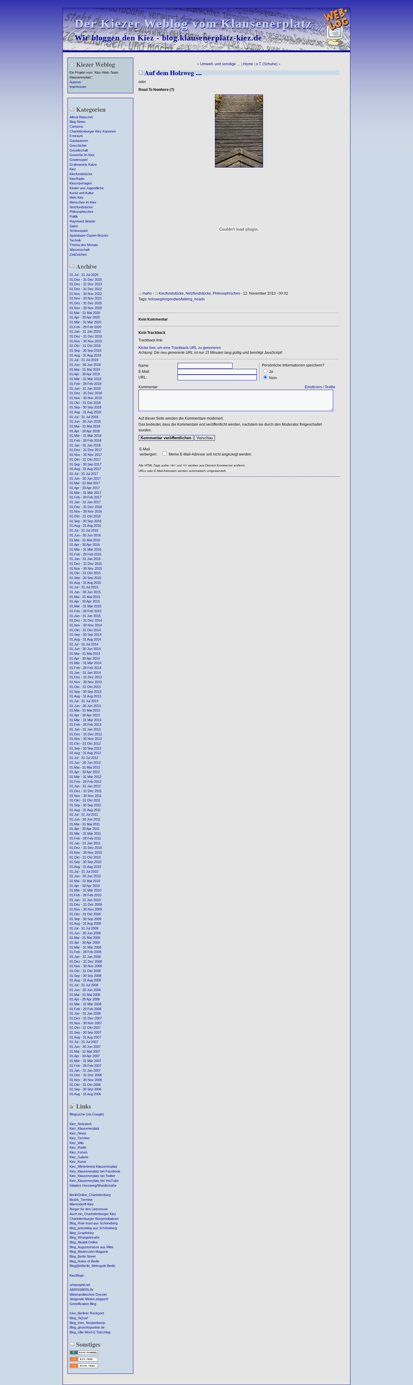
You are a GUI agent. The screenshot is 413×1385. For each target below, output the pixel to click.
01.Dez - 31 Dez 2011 (86, 791)
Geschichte (78, 145)
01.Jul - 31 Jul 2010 (84, 871)
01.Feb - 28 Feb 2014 (85, 668)
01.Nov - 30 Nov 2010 (86, 852)
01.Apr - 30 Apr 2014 (85, 658)
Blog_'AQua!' (79, 1318)
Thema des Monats (84, 245)
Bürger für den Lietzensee (89, 1209)
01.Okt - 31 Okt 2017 (85, 459)
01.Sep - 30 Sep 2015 (85, 578)
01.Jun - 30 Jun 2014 (85, 649)
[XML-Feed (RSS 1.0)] (84, 1361)
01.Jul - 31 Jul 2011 (84, 814)
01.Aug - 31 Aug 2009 (85, 923)
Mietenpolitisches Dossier (88, 1294)
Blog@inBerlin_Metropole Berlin (92, 1266)
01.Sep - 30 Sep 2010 (85, 862)
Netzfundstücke (81, 207)
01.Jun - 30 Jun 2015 (85, 592)
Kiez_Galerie (79, 1157)
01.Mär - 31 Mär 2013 (85, 720)
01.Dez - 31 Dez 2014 (86, 620)
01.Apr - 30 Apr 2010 (85, 886)
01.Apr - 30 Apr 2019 (85, 374)
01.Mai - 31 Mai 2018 (85, 426)
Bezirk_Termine (81, 1199)
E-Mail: (144, 371)
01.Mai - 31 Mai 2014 (85, 653)
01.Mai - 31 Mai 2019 (85, 369)
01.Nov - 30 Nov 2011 (86, 796)
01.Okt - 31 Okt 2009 (85, 914)
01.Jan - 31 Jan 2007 (85, 1070)
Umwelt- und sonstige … (220, 64)
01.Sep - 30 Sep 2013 (85, 691)
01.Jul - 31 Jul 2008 (84, 985)
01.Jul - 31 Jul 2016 (84, 530)
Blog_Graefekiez (82, 1233)
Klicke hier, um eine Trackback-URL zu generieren (179, 348)
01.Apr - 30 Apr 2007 (85, 1056)
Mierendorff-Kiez (82, 1204)
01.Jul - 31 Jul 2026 (84, 275)
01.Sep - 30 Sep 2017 (85, 464)
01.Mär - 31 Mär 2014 (85, 663)
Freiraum (76, 136)
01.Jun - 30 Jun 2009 (85, 933)
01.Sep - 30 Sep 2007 (85, 1032)
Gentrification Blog (83, 1304)
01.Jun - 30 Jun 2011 (85, 819)
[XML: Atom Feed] (84, 1367)
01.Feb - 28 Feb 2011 (85, 838)
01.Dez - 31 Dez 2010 (86, 847)
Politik (74, 216)
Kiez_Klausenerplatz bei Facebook (95, 1171)
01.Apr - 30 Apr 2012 (85, 772)
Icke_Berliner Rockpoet (87, 1313)
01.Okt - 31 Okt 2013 (85, 687)
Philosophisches (81, 211)
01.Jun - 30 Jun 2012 (85, 762)
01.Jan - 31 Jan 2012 (85, 786)
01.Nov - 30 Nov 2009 (86, 909)
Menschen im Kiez (83, 202)
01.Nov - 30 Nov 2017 (86, 454)
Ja (271, 371)
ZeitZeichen (78, 254)
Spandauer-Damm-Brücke (89, 235)
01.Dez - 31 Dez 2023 (86, 284)
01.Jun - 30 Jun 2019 (85, 364)
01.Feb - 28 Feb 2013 (85, 724)
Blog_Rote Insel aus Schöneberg (94, 1223)
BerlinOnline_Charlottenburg (90, 1195)
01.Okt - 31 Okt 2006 (85, 1084)
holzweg (155, 299)
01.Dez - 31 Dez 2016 (86, 507)
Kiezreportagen (81, 183)
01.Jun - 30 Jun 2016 (85, 535)
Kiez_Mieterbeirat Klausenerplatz (94, 1166)
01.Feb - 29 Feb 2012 (85, 781)
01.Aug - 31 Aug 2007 (85, 1037)
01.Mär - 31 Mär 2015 (85, 606)
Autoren (75, 82)
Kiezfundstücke (81, 174)
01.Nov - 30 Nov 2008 (86, 966)
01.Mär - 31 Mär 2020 (85, 322)
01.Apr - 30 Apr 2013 (85, 715)
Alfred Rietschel (81, 117)
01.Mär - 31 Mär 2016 (85, 549)
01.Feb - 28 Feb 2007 (85, 1065)
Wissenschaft (79, 249)
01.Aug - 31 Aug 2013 (85, 696)
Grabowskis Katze (83, 164)
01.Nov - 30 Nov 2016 (86, 511)
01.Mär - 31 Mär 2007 (85, 1061)
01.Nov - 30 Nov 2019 (86, 341)
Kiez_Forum (78, 1152)
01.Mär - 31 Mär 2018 (85, 435)
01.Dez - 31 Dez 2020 (86, 303)
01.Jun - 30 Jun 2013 (85, 706)
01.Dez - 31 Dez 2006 (86, 1075)
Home (248, 64)
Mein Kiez (77, 197)
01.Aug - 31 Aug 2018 (85, 412)
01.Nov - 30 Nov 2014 (86, 625)
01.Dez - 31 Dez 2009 (86, 904)
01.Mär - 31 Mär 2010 (85, 890)
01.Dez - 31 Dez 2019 (86, 336)
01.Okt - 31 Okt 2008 (85, 971)
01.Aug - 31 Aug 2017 (85, 469)
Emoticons (313, 387)
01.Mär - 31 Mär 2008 (85, 1004)
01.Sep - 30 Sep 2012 (85, 748)
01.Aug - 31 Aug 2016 (85, 525)
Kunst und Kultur (82, 193)
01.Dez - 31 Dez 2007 (86, 1018)
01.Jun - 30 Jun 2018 (85, 421)
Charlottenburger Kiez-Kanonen (93, 131)
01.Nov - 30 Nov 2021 (86, 298)
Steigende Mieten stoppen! (89, 1299)
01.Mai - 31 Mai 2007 (85, 1051)
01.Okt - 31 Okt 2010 (85, 857)
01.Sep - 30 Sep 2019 (85, 350)
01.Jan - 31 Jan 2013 (85, 729)
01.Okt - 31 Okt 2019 (85, 345)
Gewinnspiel (78, 160)
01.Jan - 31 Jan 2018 (85, 445)
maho (147, 293)
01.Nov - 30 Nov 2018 (86, 398)
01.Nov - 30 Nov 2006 (86, 1080)
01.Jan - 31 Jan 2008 (85, 1013)
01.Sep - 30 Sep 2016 (85, 521)
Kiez (73, 169)
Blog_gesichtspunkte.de (87, 1327)
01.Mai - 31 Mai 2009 (85, 937)
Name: (143, 365)
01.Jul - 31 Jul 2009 (84, 928)
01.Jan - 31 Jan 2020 (85, 331)
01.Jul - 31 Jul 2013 (84, 701)
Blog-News (78, 121)
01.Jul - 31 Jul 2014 (84, 644)
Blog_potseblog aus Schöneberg (93, 1228)
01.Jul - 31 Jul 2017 (84, 473)
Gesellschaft (79, 150)
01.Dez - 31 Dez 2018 (86, 393)
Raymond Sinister (83, 221)
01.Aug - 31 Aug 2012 (85, 753)
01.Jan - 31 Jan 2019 (85, 388)
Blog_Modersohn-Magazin (89, 1251)
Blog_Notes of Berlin (84, 1261)
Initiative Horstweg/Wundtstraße (93, 1185)
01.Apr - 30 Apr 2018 (85, 431)
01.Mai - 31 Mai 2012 (85, 767)
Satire (74, 226)
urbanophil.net (80, 1285)
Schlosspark (79, 230)
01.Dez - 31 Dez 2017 (86, 450)
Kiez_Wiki (77, 1143)
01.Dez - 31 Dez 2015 (86, 563)
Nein (273, 378)
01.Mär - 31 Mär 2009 (85, 947)
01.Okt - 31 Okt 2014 (85, 630)
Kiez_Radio (78, 1147)
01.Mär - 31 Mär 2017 (85, 492)
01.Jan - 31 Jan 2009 (85, 956)
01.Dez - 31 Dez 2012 (86, 734)
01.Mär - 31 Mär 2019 (85, 379)
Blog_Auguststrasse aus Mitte (91, 1247)
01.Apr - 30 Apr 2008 (85, 999)
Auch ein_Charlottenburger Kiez (93, 1214)
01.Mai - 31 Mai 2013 (85, 710)
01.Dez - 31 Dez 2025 (86, 279)
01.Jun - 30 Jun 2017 (85, 478)
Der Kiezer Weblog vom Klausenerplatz (193, 23)
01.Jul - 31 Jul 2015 (84, 587)
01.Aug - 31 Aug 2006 (85, 1094)
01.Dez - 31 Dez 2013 (86, 677)
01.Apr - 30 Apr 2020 (85, 317)
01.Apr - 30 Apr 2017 (85, 488)
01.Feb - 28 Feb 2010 (85, 895)
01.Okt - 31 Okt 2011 (85, 800)
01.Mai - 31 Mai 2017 (85, 483)
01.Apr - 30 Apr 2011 (84, 828)
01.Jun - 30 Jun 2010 (85, 876)
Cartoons (76, 126)
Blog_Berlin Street (83, 1256)
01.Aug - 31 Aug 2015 (85, 582)
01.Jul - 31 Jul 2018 (84, 417)
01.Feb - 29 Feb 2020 (85, 327)
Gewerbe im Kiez (82, 155)
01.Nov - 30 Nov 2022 (86, 294)
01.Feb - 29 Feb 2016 (85, 554)
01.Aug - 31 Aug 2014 (85, 639)
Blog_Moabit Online (84, 1242)
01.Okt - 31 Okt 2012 (85, 743)
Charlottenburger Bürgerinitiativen (94, 1218)
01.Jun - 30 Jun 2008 (85, 990)
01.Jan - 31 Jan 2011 (85, 843)
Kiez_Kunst (78, 1161)
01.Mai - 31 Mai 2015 (85, 597)
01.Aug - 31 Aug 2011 (85, 810)
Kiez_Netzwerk (81, 1124)
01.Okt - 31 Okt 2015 (85, 573)
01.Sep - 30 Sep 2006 (85, 1089)
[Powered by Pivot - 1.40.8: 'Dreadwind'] (84, 1354)
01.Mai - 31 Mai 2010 (85, 881)
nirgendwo (171, 299)
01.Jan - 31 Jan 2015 (85, 616)
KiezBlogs (77, 1275)
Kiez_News (78, 1133)
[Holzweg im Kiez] (239, 166)
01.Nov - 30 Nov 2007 (86, 1023)
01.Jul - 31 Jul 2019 (84, 360)
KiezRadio (77, 179)
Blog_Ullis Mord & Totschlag (90, 1332)
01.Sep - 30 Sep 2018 (85, 407)
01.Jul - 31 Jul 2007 (84, 1042)
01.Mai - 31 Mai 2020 (85, 313)
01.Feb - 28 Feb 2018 (85, 440)
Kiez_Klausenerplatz (84, 1128)
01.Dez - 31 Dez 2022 (86, 289)
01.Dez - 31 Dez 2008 (86, 961)
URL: (142, 377)
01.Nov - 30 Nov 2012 (86, 738)
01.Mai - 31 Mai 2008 (85, 994)
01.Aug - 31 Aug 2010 (85, 866)
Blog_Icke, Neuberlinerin (87, 1323)
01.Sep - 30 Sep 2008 (85, 975)
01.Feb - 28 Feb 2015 (85, 611)
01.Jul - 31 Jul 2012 (84, 758)
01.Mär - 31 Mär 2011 (85, 833)
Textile (330, 387)
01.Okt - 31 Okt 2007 (85, 1027)
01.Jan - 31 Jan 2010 (85, 900)
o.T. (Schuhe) (267, 64)
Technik (75, 240)
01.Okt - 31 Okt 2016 (85, 516)
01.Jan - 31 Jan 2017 (85, 502)
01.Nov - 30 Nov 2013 (86, 682)
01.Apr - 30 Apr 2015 (85, 601)
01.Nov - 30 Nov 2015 (86, 568)
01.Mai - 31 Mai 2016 (85, 540)
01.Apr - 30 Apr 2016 (85, 544)
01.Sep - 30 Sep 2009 (85, 919)
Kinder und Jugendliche (87, 188)
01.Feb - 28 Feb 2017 (85, 497)
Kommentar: (148, 387)
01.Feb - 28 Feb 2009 (85, 952)
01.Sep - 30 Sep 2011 (85, 805)
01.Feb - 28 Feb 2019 (85, 383)
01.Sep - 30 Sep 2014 (85, 634)
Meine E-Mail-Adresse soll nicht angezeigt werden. (210, 454)
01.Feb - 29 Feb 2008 (85, 1009)
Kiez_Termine (79, 1138)
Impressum (78, 86)
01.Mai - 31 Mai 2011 (85, 824)
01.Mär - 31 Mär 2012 (85, 777)
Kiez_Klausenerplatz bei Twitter (92, 1176)
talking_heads (193, 299)
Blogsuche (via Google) (87, 1114)
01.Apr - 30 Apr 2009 (85, 942)
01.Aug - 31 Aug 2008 (85, 980)
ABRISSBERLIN (81, 1289)
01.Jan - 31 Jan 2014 (85, 672)
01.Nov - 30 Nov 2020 (86, 308)
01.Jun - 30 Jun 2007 (85, 1046)
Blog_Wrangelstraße (84, 1237)
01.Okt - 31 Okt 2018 (85, 403)
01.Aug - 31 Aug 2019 (85, 355)
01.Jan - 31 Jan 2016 (85, 559)
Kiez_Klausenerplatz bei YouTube (94, 1180)
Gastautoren (79, 140)
